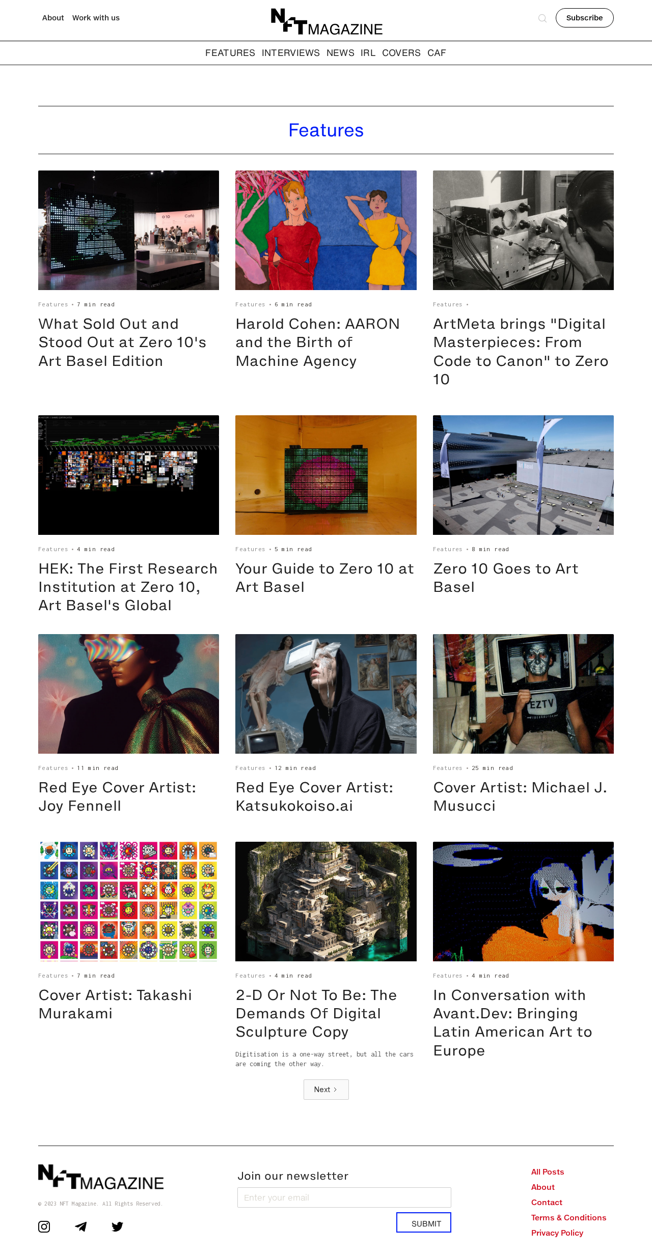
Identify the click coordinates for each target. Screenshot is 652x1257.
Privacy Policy (557, 1233)
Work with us (96, 17)
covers (401, 52)
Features (53, 304)
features (230, 52)
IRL (368, 52)
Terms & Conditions (569, 1217)
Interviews (291, 52)
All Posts (547, 1172)
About (53, 17)
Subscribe (584, 17)
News (341, 52)
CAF (437, 52)
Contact (546, 1202)
